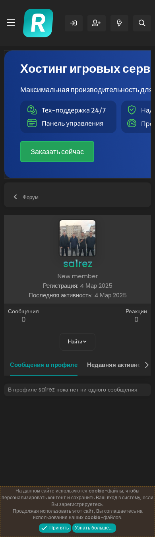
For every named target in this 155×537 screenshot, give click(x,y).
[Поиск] (142, 23)
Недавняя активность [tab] (119, 365)
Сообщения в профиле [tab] (44, 365)
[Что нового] (119, 23)
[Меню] (11, 23)
